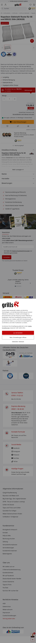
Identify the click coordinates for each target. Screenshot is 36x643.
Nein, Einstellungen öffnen (18, 337)
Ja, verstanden (18, 333)
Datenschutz (15, 341)
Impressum (21, 341)
